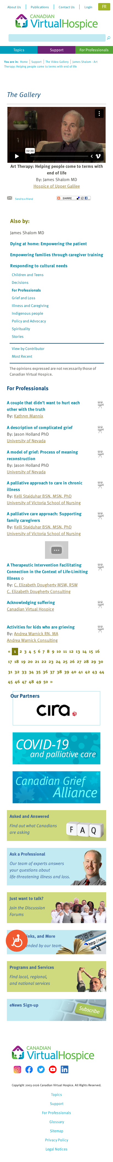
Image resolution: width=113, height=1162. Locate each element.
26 (72, 661)
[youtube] (52, 1069)
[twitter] (41, 1069)
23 (51, 661)
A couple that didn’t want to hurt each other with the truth (43, 406)
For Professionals (26, 290)
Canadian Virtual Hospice (30, 609)
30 (100, 661)
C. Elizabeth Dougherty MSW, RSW (46, 584)
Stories (18, 336)
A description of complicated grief (39, 427)
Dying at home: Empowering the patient (48, 243)
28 (86, 661)
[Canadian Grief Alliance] (56, 787)
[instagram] (17, 1069)
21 (37, 661)
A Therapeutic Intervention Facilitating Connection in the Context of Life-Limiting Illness (47, 571)
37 (52, 671)
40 (73, 671)
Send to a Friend (24, 199)
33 (24, 671)
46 (17, 681)
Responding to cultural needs (38, 265)
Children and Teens (28, 274)
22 (43, 661)
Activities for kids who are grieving (41, 627)
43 (94, 671)
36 (45, 671)
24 (58, 661)
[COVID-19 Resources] (56, 748)
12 (71, 651)
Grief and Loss (23, 298)
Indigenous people (27, 313)
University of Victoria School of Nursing (44, 502)
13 (78, 651)
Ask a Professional (27, 854)
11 (65, 651)
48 (31, 681)
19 (23, 661)
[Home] (56, 15)
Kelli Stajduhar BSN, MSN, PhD (43, 496)
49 (38, 681)
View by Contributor (28, 348)
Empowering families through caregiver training (56, 254)
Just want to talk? (27, 898)
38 (59, 671)
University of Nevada (26, 440)
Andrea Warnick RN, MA (36, 633)
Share (73, 198)
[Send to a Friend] (11, 198)
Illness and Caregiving (30, 305)
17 (10, 661)
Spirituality (21, 328)
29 (93, 661)
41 (80, 671)
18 (16, 661)
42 (87, 671)
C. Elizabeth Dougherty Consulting (38, 591)
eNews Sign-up (24, 1005)
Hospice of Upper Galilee (56, 186)
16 (97, 651)
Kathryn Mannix (28, 416)
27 (79, 661)
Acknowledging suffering (31, 602)
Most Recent (22, 356)
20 (30, 661)
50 (45, 681)
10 (58, 651)
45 (10, 681)
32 (17, 671)
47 (24, 681)
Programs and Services (32, 967)
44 (101, 671)
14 (84, 651)
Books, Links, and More (32, 936)
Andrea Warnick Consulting (32, 640)
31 (10, 671)
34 (31, 671)
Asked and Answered (29, 816)
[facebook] (29, 1069)
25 (65, 661)
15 (91, 651)
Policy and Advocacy (29, 321)
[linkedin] (64, 1069)
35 (38, 671)
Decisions (20, 282)
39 (66, 671)
